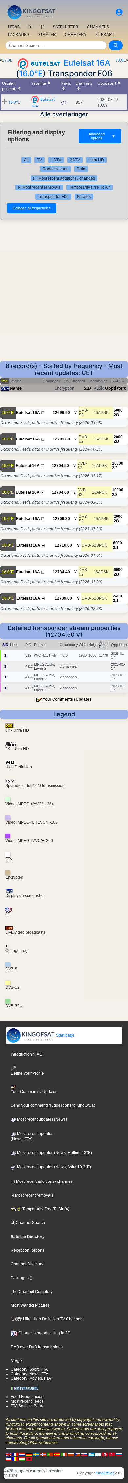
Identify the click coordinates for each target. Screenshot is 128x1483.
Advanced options (102, 136)
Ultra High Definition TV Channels (52, 1319)
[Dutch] (22, 1454)
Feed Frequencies (27, 1397)
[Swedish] (36, 1454)
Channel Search (30, 1222)
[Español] (57, 1454)
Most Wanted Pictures (30, 1305)
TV (39, 160)
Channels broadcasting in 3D (44, 1333)
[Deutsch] (29, 1454)
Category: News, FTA (29, 1374)
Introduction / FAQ (26, 1054)
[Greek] (91, 1454)
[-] (42, 27)
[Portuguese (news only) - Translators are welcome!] (50, 1454)
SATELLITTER (65, 27)
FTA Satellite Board (28, 1406)
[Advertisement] (64, 294)
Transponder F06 (53, 196)
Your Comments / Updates (67, 699)
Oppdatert (115, 388)
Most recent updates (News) (41, 1119)
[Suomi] (98, 1454)
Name (16, 388)
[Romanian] (15, 1458)
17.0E (7, 60)
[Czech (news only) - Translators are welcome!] (77, 1454)
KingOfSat (105, 1473)
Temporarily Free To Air (89, 187)
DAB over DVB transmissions (37, 1347)
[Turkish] (112, 1454)
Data (81, 169)
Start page (65, 1035)
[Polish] (71, 1454)
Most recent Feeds (27, 1401)
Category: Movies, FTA (31, 1378)
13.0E (121, 60)
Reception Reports (27, 1250)
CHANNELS (98, 27)
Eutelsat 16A (87, 63)
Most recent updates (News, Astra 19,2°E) (53, 1167)
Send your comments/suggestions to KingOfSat (53, 1105)
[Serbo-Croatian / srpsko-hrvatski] (8, 1458)
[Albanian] (29, 1458)
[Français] (15, 1454)
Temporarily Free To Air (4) (45, 1209)
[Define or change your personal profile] (119, 12)
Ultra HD (96, 160)
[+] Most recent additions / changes (64, 178)
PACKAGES (18, 34)
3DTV (75, 160)
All (26, 160)
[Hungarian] (22, 1458)
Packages (20, 1278)
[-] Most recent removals (39, 187)
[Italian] (64, 1454)
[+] (30, 27)
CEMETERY (76, 34)
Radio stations (55, 169)
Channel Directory (27, 1264)
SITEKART (104, 34)
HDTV (56, 160)
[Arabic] (105, 1454)
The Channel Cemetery (32, 1291)
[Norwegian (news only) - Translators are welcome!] (43, 1454)
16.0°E (31, 73)
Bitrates (84, 196)
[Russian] (119, 1454)
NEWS (14, 27)
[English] (8, 1454)
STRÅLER (47, 34)
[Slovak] (84, 1454)
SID (87, 388)
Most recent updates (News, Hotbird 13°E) (54, 1152)
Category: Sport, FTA (29, 1369)
